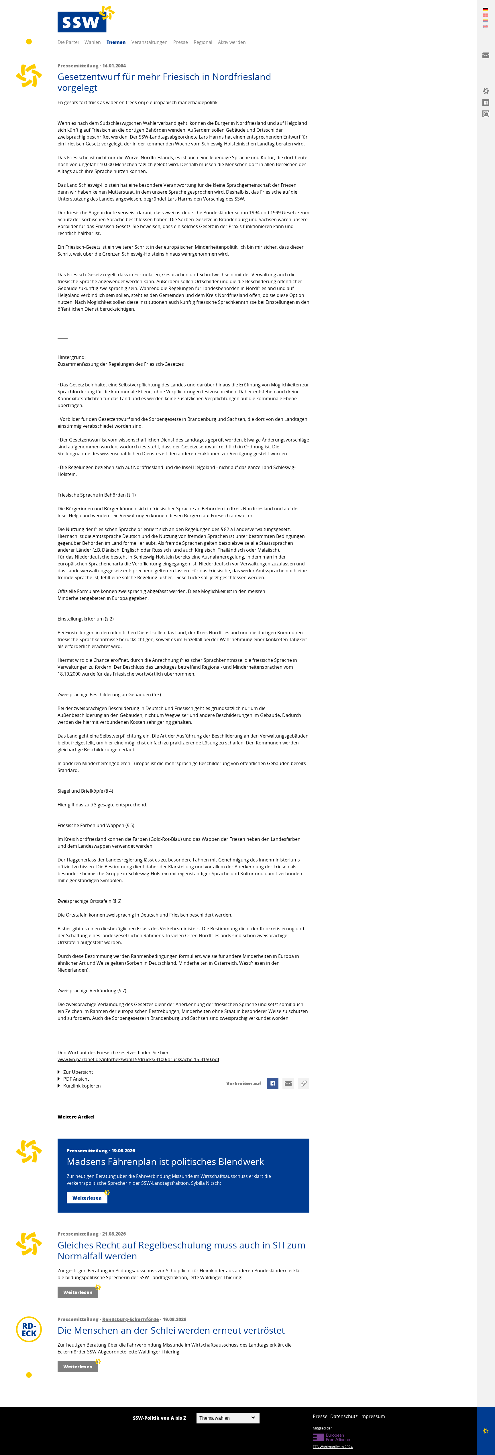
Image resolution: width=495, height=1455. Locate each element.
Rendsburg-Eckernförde (130, 1319)
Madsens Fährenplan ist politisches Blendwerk (165, 1161)
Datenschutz (344, 1416)
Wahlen (93, 42)
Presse (180, 42)
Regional (203, 42)
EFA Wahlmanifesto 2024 (333, 1446)
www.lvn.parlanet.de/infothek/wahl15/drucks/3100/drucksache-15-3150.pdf (138, 1059)
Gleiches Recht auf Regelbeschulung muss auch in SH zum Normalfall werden (182, 1251)
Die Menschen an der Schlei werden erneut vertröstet (171, 1330)
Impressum (372, 1416)
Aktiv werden (232, 42)
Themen (116, 42)
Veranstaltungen (149, 42)
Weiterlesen (87, 1198)
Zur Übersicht (78, 1072)
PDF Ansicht (76, 1079)
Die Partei (68, 42)
